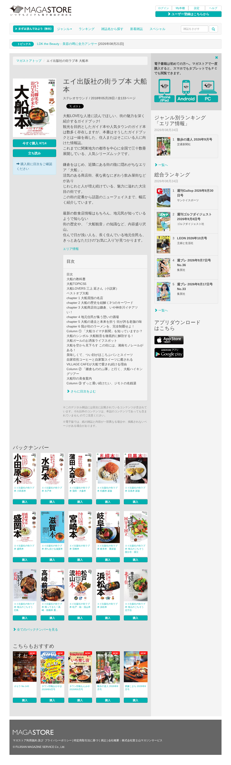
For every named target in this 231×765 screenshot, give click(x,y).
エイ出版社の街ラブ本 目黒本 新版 (135, 489)
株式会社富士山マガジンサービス (142, 740)
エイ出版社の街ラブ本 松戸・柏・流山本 (79, 605)
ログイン (163, 8)
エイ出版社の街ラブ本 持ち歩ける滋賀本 (52, 547)
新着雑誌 (136, 29)
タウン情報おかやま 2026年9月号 (52, 688)
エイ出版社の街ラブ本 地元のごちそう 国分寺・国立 (135, 548)
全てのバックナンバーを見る (37, 629)
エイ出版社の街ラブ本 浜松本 (107, 605)
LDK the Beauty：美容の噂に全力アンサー (67, 44)
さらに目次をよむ (83, 391)
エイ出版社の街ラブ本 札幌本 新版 (107, 489)
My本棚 (180, 8)
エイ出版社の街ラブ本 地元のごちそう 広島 (24, 607)
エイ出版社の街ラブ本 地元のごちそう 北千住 (135, 607)
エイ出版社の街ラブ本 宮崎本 (79, 547)
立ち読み (34, 153)
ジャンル (63, 29)
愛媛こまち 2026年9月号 (135, 688)
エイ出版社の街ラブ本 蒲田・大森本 (79, 489)
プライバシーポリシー (58, 740)
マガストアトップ (29, 60)
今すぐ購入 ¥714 (34, 143)
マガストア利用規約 (25, 740)
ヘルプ (213, 8)
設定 (196, 8)
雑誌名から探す (112, 29)
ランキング (87, 29)
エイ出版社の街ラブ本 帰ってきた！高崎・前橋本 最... (52, 607)
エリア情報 (71, 249)
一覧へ (162, 165)
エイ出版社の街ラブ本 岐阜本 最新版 (107, 547)
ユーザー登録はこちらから (190, 14)
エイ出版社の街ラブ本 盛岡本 (24, 547)
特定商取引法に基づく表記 (90, 740)
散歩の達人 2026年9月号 (107, 688)
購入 (25, 501)
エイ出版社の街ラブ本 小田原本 (24, 489)
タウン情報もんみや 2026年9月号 (79, 688)
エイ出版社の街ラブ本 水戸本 (52, 489)
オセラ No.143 (21, 686)
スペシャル (157, 29)
